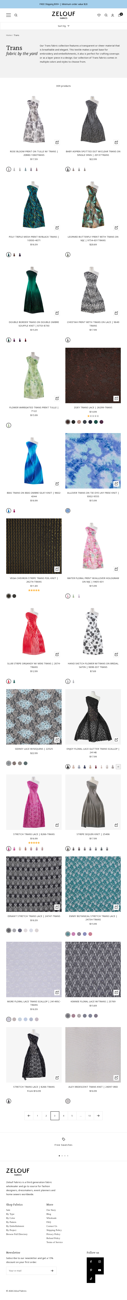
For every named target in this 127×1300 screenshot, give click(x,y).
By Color (10, 1218)
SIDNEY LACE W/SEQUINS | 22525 (34, 748)
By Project (11, 1230)
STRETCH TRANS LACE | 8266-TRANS (34, 834)
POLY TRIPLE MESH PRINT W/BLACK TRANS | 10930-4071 (34, 238)
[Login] (112, 15)
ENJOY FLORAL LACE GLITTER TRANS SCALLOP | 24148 (93, 750)
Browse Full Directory (17, 1234)
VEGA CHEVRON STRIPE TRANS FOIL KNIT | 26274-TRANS (34, 580)
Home (9, 35)
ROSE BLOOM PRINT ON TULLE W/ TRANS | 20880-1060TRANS (34, 153)
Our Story (51, 1210)
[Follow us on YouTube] (99, 1270)
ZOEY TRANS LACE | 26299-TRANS (93, 407)
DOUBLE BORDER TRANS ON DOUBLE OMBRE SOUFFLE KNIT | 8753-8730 (34, 323)
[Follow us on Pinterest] (91, 1270)
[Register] (52, 1271)
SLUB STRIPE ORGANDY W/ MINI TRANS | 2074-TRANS (34, 665)
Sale (8, 1210)
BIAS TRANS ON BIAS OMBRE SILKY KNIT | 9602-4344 (34, 494)
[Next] (98, 1115)
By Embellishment (15, 1226)
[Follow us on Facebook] (91, 1261)
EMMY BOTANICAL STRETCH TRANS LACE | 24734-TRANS (93, 917)
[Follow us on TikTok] (91, 1278)
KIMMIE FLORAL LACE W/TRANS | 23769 (93, 1001)
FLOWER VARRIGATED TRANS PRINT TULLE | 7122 (34, 409)
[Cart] (119, 15)
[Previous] (28, 1115)
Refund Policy (53, 1238)
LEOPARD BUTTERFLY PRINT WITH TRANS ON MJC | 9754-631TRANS (93, 238)
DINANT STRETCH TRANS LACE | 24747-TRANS (34, 916)
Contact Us (51, 1226)
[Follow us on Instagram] (99, 1261)
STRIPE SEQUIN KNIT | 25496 (93, 834)
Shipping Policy (54, 1230)
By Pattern (11, 1222)
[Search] (16, 15)
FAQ (48, 1222)
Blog (48, 1214)
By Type (10, 1214)
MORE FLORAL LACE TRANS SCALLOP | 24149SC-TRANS (34, 1003)
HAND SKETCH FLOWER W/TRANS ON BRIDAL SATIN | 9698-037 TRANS (93, 665)
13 (89, 1115)
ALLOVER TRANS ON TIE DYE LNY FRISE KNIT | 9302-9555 (93, 494)
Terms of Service (54, 1242)
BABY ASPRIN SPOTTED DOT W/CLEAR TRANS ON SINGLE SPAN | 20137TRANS (93, 153)
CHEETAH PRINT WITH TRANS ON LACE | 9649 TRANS (93, 323)
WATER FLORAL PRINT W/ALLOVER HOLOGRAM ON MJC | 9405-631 (93, 580)
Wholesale (51, 1218)
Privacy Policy (53, 1234)
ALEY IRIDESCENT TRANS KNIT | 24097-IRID (93, 1086)
